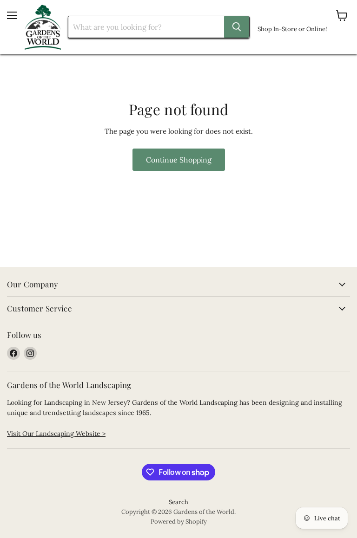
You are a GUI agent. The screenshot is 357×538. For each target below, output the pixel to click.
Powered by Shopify (179, 521)
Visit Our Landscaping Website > (56, 433)
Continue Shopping (179, 159)
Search (178, 502)
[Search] (236, 27)
